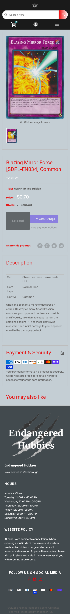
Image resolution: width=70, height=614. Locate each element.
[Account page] (35, 24)
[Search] (63, 14)
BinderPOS (46, 611)
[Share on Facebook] (40, 245)
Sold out (18, 220)
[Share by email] (61, 245)
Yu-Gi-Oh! (12, 177)
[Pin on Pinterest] (47, 245)
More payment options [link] (43, 227)
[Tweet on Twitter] (54, 245)
